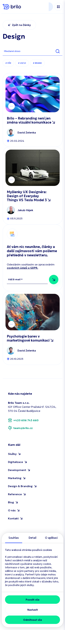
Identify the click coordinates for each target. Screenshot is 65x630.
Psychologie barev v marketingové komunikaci (28, 338)
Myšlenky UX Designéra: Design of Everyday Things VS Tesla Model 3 (27, 196)
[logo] (12, 6)
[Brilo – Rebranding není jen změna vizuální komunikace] (33, 94)
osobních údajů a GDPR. (22, 267)
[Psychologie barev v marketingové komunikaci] (33, 312)
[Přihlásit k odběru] (53, 279)
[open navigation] (58, 7)
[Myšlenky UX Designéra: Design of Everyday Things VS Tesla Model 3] (33, 168)
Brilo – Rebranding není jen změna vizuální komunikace (29, 120)
